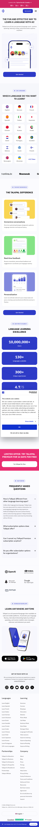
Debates (22, 715)
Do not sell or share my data (20, 433)
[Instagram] (7, 687)
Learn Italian (5, 712)
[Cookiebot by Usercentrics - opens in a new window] (29, 392)
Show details (29, 421)
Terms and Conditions (26, 779)
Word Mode (23, 726)
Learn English (5, 703)
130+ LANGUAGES (20, 90)
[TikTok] (12, 687)
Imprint (22, 799)
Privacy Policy (24, 773)
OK (19, 427)
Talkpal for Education (8, 756)
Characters (23, 712)
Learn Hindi (5, 735)
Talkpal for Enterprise (8, 762)
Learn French (5, 709)
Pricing (22, 765)
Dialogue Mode (24, 729)
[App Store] (10, 658)
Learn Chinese (6, 732)
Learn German (6, 715)
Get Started (19, 312)
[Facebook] (22, 687)
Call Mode (23, 720)
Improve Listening (25, 737)
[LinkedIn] (27, 687)
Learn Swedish (6, 723)
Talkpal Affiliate (6, 773)
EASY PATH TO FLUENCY (21, 323)
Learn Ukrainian (6, 717)
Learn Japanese (6, 737)
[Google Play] (29, 658)
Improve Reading (25, 743)
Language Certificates (26, 732)
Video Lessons (24, 735)
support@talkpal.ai (19, 681)
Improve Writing (24, 746)
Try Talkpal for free (19, 464)
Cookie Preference (25, 776)
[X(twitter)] (32, 687)
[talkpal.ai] (3, 11)
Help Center (20, 481)
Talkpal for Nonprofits (8, 765)
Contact (22, 768)
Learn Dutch (5, 720)
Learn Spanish (6, 706)
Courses (22, 706)
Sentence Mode (24, 723)
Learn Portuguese (7, 743)
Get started (28, 11)
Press (21, 762)
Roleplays (23, 709)
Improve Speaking (25, 740)
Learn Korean (5, 740)
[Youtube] (17, 687)
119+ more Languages (8, 746)
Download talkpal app (20, 603)
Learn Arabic (5, 729)
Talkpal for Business (7, 759)
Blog (21, 759)
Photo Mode (23, 717)
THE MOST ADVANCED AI (20, 187)
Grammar (23, 703)
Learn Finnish (5, 726)
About (22, 756)
